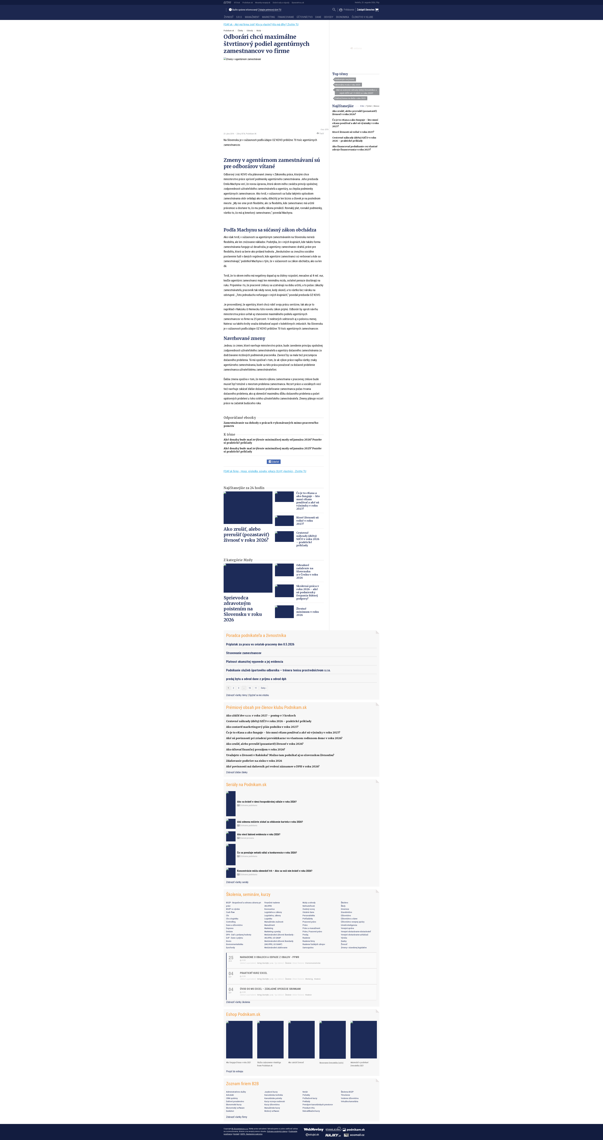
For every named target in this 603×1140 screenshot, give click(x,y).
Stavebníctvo (346, 912)
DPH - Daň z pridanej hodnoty (238, 934)
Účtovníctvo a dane (349, 918)
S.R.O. (239, 17)
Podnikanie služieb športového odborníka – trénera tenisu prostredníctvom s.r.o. (278, 670)
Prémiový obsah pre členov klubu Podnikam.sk (266, 707)
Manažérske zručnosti (273, 921)
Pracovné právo (309, 921)
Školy (343, 906)
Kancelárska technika (273, 1095)
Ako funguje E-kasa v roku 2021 (238, 1062)
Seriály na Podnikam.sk (246, 784)
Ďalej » (263, 688)
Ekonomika (342, 17)
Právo (305, 925)
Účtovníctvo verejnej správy (352, 921)
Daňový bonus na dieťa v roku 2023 (350, 98)
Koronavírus (269, 909)
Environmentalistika (234, 944)
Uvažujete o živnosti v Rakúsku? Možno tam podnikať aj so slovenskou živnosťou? (280, 755)
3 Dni (362, 106)
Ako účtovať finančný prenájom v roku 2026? (255, 749)
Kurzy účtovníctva (272, 1104)
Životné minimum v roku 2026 (307, 612)
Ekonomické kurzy (234, 1104)
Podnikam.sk (247, 2)
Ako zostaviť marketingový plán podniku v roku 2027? (262, 726)
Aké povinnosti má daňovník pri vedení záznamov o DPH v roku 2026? (272, 766)
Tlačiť (321, 133)
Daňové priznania (247, 838)
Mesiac (376, 106)
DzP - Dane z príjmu (234, 937)
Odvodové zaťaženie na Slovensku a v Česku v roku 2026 (307, 571)
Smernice (345, 909)
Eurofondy (230, 947)
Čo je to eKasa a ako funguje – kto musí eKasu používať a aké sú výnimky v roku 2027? (355, 123)
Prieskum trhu (309, 1108)
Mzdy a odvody (309, 902)
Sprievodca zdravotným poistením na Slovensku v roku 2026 (243, 609)
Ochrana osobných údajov (277, 1131)
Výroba (344, 937)
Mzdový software (271, 1111)
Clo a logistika (232, 918)
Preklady (306, 1101)
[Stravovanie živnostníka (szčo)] (332, 1040)
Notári (305, 1091)
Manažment (252, 17)
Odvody (328, 17)
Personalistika (309, 915)
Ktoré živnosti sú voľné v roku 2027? (353, 132)
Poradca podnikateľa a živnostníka (256, 635)
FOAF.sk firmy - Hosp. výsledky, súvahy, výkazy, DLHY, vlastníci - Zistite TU (265, 471)
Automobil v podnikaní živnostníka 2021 (359, 1064)
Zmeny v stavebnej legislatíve (354, 947)
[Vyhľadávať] (334, 10)
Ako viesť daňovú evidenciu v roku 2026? (258, 834)
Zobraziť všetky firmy (236, 1116)
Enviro (228, 941)
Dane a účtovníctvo (234, 925)
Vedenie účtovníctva (350, 1098)
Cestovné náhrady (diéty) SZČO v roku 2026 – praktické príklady (307, 539)
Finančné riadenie (272, 902)
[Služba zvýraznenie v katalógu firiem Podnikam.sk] (270, 1039)
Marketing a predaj (272, 931)
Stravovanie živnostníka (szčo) (331, 1063)
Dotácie (229, 931)
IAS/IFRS (268, 906)
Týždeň (369, 106)
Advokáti (230, 1095)
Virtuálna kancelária (349, 1101)
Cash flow (230, 912)
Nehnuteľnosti (309, 906)
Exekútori (230, 1111)
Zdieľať (275, 461)
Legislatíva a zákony (273, 912)
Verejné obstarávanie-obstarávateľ (356, 931)
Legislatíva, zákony (272, 915)
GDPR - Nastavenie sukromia (251, 1134)
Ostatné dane (308, 912)
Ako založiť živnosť (296, 1062)
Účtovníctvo (305, 17)
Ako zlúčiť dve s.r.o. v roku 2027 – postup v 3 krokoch (261, 715)
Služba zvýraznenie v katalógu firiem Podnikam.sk (269, 1064)
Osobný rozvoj (309, 909)
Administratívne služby (236, 1091)
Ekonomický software (235, 1108)
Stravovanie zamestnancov (243, 653)
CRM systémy (232, 1098)
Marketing (268, 17)
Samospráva (308, 947)
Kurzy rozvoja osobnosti (274, 1101)
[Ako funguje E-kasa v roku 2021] (239, 1039)
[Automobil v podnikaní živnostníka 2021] (363, 1039)
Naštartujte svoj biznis (344, 79)
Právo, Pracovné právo (312, 931)
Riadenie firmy (309, 941)
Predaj (305, 934)
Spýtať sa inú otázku (259, 695)
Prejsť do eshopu (234, 1071)
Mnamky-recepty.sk (262, 2)
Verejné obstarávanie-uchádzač (354, 934)
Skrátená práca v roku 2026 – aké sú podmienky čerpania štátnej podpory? (307, 592)
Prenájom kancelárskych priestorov (318, 1104)
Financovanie (286, 17)
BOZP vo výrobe (233, 909)
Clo (227, 915)
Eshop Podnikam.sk (243, 1014)
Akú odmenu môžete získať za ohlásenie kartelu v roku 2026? (270, 821)
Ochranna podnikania (248, 805)
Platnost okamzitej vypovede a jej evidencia (254, 662)
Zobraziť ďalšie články (236, 772)
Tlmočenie (345, 1095)
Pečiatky (306, 1095)
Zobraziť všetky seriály (237, 882)
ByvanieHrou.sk (298, 2)
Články (240, 30)
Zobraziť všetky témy (237, 695)
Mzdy (259, 30)
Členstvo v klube (362, 17)
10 (250, 688)
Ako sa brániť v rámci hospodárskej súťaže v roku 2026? (267, 801)
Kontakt (236, 1134)
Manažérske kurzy (272, 1108)
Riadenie (306, 937)
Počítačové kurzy (310, 1098)
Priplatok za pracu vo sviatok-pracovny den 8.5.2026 (260, 644)
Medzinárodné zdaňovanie (275, 947)
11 (256, 688)
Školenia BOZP (347, 1091)
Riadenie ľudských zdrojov (314, 944)
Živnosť (229, 17)
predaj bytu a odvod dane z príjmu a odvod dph (256, 679)
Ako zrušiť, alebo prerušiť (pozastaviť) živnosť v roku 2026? (246, 534)
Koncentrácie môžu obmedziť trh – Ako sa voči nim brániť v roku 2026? (274, 870)
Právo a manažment (311, 928)
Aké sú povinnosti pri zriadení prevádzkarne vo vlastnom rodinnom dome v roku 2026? (284, 738)
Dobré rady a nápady (281, 2)
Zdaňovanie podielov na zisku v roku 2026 (254, 760)
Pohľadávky (308, 918)
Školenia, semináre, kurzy (248, 894)
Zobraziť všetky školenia (238, 1002)
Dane (318, 17)
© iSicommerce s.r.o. (239, 1129)
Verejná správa (347, 928)
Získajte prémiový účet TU (269, 9)
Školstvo (344, 902)
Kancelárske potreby (273, 1098)
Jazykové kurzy (271, 1091)
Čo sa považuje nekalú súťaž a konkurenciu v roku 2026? (267, 852)
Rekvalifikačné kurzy (311, 1111)
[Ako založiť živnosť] (301, 1039)
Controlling (231, 921)
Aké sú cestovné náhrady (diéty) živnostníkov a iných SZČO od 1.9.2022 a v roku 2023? (356, 91)
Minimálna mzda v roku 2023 (347, 84)
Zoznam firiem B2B (242, 1083)
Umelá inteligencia (349, 925)
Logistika (268, 918)
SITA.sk (237, 2)
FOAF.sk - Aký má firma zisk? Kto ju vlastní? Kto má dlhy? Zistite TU (261, 24)
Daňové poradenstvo (235, 1101)
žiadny (344, 941)
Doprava (229, 928)
